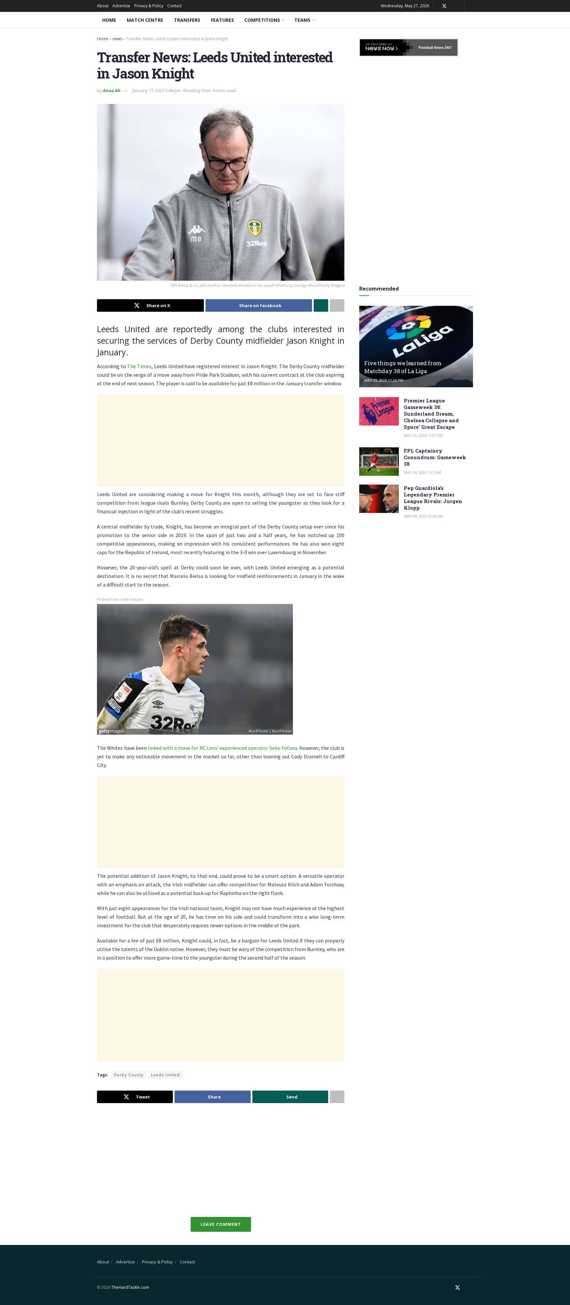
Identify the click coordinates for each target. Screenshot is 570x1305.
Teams (302, 20)
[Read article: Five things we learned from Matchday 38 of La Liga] (416, 346)
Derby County (128, 1075)
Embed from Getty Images (120, 599)
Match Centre (145, 20)
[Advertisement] (220, 440)
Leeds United (165, 1075)
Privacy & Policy (148, 6)
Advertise (121, 6)
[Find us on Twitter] (444, 6)
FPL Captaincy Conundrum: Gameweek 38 (435, 457)
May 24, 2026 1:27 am (422, 472)
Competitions (262, 20)
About (103, 6)
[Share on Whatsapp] (321, 305)
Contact (174, 6)
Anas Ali (111, 90)
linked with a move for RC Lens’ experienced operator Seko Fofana (222, 748)
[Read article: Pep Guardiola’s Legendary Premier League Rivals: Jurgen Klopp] (379, 499)
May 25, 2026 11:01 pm (423, 435)
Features (222, 20)
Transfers (187, 20)
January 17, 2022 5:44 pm (156, 90)
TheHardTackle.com (130, 1287)
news (117, 39)
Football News (431, 47)
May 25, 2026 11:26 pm (383, 380)
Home (109, 20)
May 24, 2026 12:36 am (423, 516)
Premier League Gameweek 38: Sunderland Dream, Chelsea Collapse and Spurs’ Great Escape (431, 413)
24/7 (448, 47)
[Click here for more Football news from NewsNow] (386, 47)
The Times (139, 366)
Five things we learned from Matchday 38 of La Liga (402, 367)
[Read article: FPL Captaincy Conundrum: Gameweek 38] (379, 461)
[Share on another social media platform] (337, 305)
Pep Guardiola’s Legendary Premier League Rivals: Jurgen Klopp (433, 498)
